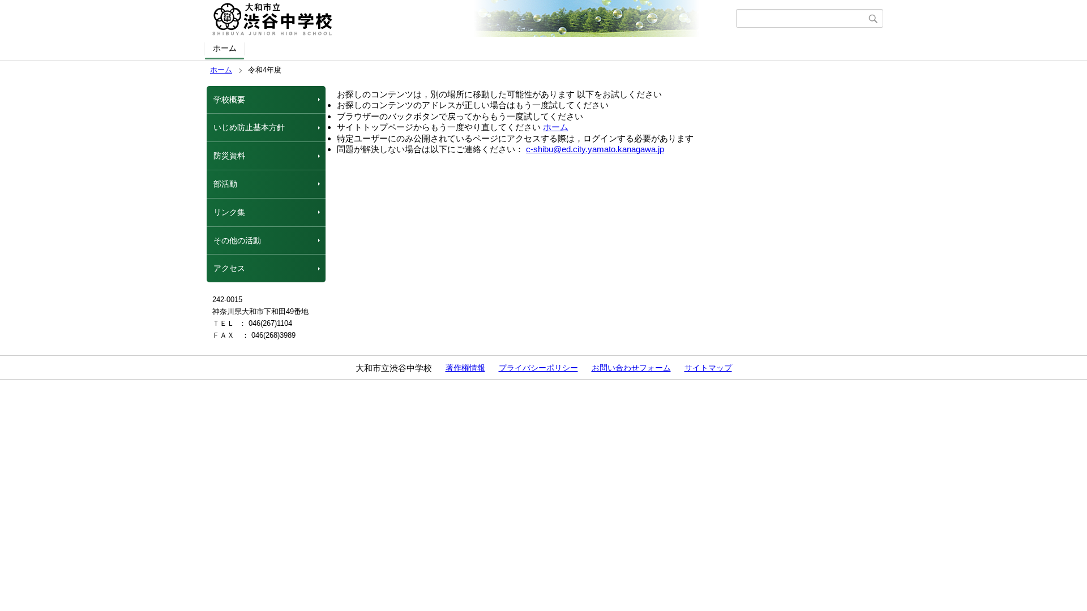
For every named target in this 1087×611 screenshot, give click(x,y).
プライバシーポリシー (538, 367)
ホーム (225, 48)
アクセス (229, 268)
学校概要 (229, 99)
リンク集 (229, 212)
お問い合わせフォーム (631, 367)
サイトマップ (708, 367)
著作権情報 (465, 367)
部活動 (225, 183)
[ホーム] (471, 19)
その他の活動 (237, 240)
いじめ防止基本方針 (249, 127)
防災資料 (229, 155)
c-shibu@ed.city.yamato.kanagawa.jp (595, 149)
